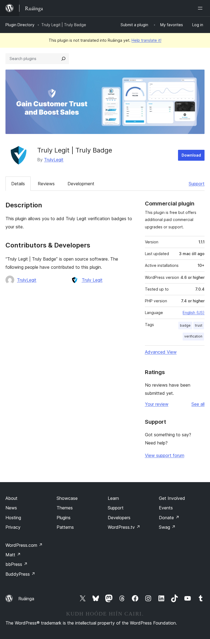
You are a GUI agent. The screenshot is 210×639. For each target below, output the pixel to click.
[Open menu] (201, 8)
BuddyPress (20, 574)
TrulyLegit (53, 159)
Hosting (13, 517)
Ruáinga (26, 598)
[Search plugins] (63, 58)
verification (193, 336)
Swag (167, 527)
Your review (156, 404)
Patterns (65, 527)
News (11, 507)
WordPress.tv (124, 527)
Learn (113, 498)
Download (191, 155)
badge (185, 325)
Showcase (67, 498)
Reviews (46, 183)
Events (166, 507)
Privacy (13, 527)
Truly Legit (92, 280)
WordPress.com (24, 545)
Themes (65, 507)
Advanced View (161, 352)
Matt (13, 554)
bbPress (16, 564)
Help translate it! (146, 40)
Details (18, 183)
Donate (169, 517)
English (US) (194, 312)
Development (81, 183)
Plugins (64, 517)
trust (198, 325)
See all (198, 404)
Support (197, 183)
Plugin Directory (19, 24)
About (11, 498)
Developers (119, 517)
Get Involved (172, 498)
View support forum (164, 455)
